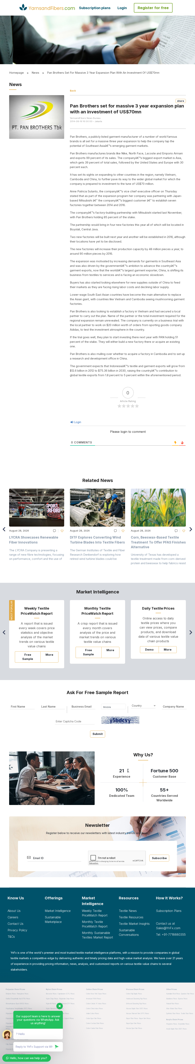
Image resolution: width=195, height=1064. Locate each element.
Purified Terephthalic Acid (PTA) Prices (18, 999)
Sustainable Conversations (129, 932)
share (180, 101)
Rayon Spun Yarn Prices (133, 1023)
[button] (191, 531)
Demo (149, 649)
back (73, 90)
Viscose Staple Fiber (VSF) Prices (137, 1008)
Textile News (128, 911)
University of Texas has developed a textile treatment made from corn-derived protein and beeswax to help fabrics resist (158, 559)
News (35, 72)
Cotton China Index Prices (94, 1008)
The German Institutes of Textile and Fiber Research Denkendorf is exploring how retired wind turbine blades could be (97, 554)
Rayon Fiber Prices (132, 1018)
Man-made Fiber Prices (174, 1008)
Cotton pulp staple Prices (134, 994)
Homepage (16, 72)
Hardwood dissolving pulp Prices (136, 999)
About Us (14, 911)
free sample (27, 657)
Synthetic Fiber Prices (173, 1013)
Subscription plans (94, 8)
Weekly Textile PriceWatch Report (94, 913)
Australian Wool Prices (173, 994)
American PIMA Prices (93, 999)
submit (98, 734)
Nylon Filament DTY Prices (65, 1004)
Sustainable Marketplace (53, 919)
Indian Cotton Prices (92, 1013)
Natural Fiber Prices (172, 1004)
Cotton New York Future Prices (96, 994)
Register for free (153, 8)
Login (122, 8)
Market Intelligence (58, 911)
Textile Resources (131, 917)
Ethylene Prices (11, 994)
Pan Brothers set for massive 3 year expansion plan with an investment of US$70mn (103, 72)
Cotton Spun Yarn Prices (93, 1018)
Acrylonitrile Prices (183, 1024)
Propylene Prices (171, 1024)
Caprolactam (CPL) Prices (66, 994)
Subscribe (159, 858)
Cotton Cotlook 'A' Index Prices (96, 1004)
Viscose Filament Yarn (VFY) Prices (137, 1013)
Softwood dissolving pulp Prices (136, 1004)
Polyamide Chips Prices (66, 999)
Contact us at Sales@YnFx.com (168, 926)
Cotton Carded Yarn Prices (94, 1028)
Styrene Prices (182, 999)
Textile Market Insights (134, 924)
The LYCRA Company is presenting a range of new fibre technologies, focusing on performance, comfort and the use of (36, 554)
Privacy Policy (17, 930)
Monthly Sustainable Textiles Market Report (97, 935)
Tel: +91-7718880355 (171, 934)
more (49, 654)
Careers (13, 917)
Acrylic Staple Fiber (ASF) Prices (176, 1029)
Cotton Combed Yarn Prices (95, 1023)
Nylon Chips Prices (52, 999)
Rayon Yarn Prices (144, 1018)
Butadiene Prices (171, 999)
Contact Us (15, 924)
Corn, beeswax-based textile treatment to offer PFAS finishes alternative (158, 542)
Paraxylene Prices (22, 994)
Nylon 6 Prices (69, 1018)
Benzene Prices (51, 994)
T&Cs (11, 936)
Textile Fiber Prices (187, 1013)
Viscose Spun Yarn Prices (134, 1028)
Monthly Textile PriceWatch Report (94, 924)
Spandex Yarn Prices (187, 994)
